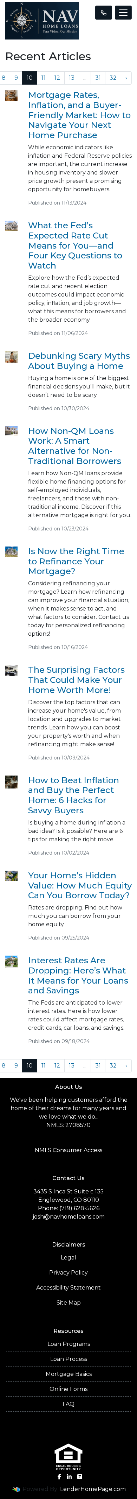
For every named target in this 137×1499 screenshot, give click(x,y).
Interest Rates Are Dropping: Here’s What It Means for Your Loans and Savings (78, 975)
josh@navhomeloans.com (69, 1216)
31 (98, 77)
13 (71, 77)
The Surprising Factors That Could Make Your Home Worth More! (76, 680)
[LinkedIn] (69, 1476)
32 (113, 77)
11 (43, 77)
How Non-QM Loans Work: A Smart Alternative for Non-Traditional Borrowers (74, 446)
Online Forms (68, 1389)
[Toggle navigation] (123, 13)
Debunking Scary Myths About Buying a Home (79, 361)
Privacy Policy (68, 1272)
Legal (68, 1257)
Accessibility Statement (68, 1287)
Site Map (69, 1302)
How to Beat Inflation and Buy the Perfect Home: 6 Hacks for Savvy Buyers (73, 795)
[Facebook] (59, 1476)
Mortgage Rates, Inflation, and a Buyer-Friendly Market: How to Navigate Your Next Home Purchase (79, 115)
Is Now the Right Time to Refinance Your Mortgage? (76, 561)
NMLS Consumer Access (68, 1150)
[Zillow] (79, 1476)
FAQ (68, 1404)
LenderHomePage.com (93, 1489)
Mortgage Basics (69, 1374)
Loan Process (68, 1359)
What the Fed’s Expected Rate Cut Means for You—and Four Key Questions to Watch (75, 245)
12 (57, 77)
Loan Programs (68, 1344)
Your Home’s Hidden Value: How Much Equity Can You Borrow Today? (80, 885)
